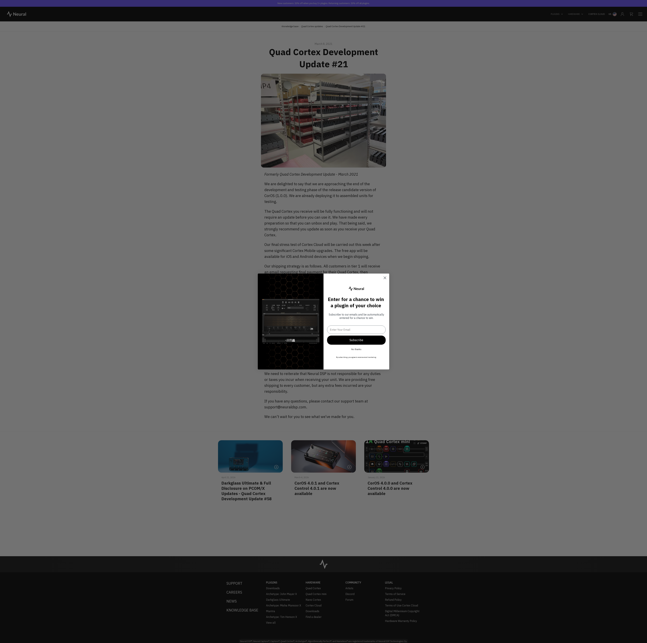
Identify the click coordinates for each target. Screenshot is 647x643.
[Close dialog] (385, 278)
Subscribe (356, 340)
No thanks (356, 349)
